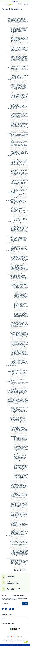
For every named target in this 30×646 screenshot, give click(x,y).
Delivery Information (8, 623)
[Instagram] (10, 609)
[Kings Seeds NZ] (9, 4)
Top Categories (7, 615)
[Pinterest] (6, 609)
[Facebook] (3, 609)
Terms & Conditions (10, 641)
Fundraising (15, 1)
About (4, 619)
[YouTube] (13, 609)
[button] (19, 4)
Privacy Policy (21, 641)
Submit (25, 603)
